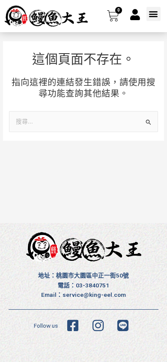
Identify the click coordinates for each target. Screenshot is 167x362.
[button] (153, 14)
